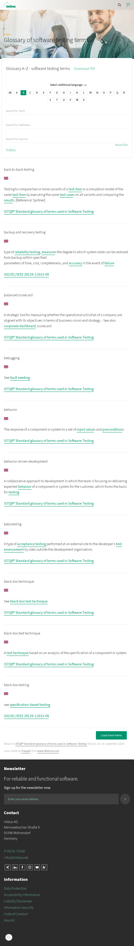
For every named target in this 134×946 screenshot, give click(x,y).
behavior (10, 409)
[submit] (125, 799)
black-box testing (16, 685)
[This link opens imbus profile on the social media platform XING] (7, 867)
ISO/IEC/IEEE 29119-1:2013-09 (26, 274)
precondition (112, 429)
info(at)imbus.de (16, 857)
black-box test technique (29, 601)
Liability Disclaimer (18, 901)
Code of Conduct (16, 914)
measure (48, 252)
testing (13, 492)
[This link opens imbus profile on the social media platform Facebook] (22, 867)
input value (85, 429)
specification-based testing (30, 704)
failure (109, 263)
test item (75, 189)
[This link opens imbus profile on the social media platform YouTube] (37, 867)
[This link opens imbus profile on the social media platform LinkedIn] (15, 867)
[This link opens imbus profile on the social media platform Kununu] (44, 867)
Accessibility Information (22, 894)
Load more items (111, 735)
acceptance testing (31, 544)
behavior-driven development (26, 461)
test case (66, 194)
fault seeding (20, 377)
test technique (18, 653)
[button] (119, 4)
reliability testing (27, 252)
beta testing (12, 524)
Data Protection (15, 888)
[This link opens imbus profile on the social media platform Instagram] (30, 867)
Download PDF (84, 68)
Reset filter (121, 145)
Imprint (9, 920)
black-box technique (19, 581)
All (10, 93)
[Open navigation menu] (128, 4)
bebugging (11, 358)
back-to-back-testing (19, 169)
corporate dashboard (20, 326)
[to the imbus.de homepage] (10, 5)
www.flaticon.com (48, 751)
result (8, 200)
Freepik (26, 751)
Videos (11, 150)
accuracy (75, 263)
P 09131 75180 (14, 851)
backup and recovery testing (24, 232)
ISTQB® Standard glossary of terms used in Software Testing (49, 211)
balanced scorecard (18, 295)
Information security (19, 907)
